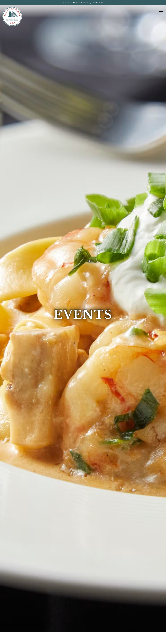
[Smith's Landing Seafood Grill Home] (12, 16)
